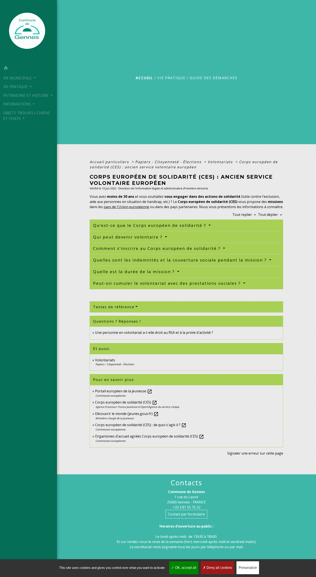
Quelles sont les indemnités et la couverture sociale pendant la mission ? (180, 260)
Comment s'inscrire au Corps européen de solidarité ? (157, 248)
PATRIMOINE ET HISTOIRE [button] (26, 95)
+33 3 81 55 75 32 (186, 507)
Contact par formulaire (186, 514)
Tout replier (244, 214)
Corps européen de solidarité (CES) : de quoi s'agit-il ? (140, 424)
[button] (28, 68)
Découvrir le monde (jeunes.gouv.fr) (127, 413)
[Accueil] (28, 32)
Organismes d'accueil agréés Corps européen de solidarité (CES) (149, 436)
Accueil (144, 78)
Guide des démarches (213, 78)
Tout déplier (270, 214)
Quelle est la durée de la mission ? (134, 271)
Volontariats (221, 161)
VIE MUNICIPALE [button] (18, 77)
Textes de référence (113, 306)
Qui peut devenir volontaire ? (128, 237)
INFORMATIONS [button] (17, 104)
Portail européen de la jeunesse (123, 391)
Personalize (248, 567)
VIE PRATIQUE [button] (16, 86)
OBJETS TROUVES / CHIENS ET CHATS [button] (26, 115)
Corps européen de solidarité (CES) (126, 402)
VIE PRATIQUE (171, 78)
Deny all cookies (219, 567)
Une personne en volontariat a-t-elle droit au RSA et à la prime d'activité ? (154, 332)
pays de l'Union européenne (126, 206)
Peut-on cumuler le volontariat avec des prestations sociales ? (167, 283)
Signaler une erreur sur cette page (255, 453)
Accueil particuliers (110, 161)
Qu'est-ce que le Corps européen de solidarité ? (150, 225)
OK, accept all (185, 567)
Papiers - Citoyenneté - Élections (169, 161)
